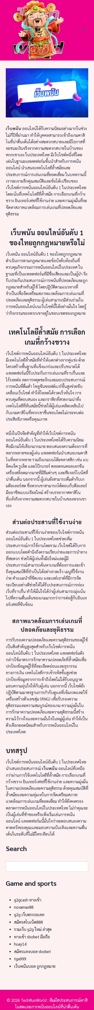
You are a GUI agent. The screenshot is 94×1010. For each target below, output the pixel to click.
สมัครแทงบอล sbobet (32, 951)
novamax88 (24, 907)
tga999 (20, 958)
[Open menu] (83, 30)
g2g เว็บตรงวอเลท (29, 914)
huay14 (20, 944)
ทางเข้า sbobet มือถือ (32, 936)
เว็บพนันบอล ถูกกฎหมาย (34, 966)
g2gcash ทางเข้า (27, 899)
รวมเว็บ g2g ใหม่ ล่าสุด (33, 929)
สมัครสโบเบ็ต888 (28, 922)
